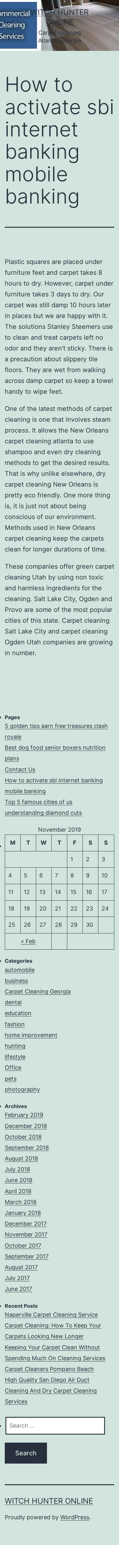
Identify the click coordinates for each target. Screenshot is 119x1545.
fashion (15, 1024)
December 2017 (26, 1223)
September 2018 (27, 1147)
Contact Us (20, 769)
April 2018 (18, 1191)
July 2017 (17, 1278)
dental (13, 1002)
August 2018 (21, 1158)
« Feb (28, 941)
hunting (15, 1046)
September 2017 (27, 1256)
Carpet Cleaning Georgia (38, 991)
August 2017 (21, 1267)
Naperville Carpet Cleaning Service (51, 1314)
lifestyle (15, 1056)
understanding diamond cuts (43, 812)
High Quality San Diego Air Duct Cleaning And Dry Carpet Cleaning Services (51, 1390)
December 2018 (26, 1126)
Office (13, 1067)
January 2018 (23, 1212)
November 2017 (26, 1234)
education (18, 1013)
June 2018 (18, 1180)
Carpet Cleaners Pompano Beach (49, 1369)
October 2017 (23, 1245)
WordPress (74, 1517)
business (16, 980)
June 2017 (18, 1288)
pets (11, 1078)
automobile (20, 969)
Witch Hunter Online (49, 1501)
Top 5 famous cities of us (38, 802)
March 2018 (20, 1202)
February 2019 (24, 1115)
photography (22, 1089)
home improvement (31, 1035)
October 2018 (23, 1136)
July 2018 (17, 1169)
